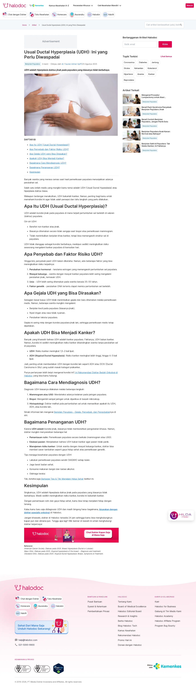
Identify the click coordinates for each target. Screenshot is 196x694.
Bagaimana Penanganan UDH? (44, 167)
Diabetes (143, 62)
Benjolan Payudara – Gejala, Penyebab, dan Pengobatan (82, 412)
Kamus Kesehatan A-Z (59, 5)
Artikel (34, 25)
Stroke (127, 68)
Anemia (140, 74)
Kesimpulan (34, 172)
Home (24, 25)
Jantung (155, 62)
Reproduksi (129, 80)
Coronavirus (129, 62)
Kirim (165, 44)
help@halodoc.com (26, 640)
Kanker (151, 74)
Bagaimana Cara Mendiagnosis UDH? (47, 163)
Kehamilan (138, 68)
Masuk (190, 5)
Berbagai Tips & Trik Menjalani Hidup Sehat (62, 479)
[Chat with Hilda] (181, 515)
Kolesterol (152, 68)
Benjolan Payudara (32, 64)
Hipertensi (128, 74)
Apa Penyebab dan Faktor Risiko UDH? (49, 149)
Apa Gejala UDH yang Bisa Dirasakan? (48, 153)
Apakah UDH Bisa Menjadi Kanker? (46, 158)
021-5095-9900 (25, 644)
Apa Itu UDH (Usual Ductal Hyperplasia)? (49, 144)
